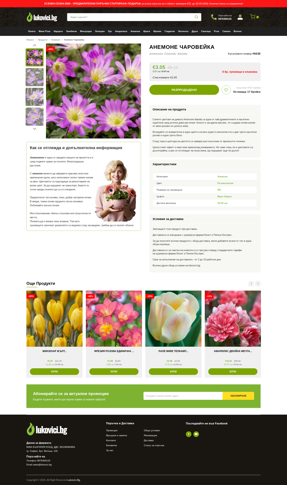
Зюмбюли (71, 31)
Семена (226, 31)
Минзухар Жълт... (55, 351)
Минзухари (86, 31)
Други (195, 31)
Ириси (146, 31)
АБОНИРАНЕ (238, 395)
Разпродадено (184, 89)
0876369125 (43, 460)
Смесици (206, 31)
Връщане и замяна (116, 435)
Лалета (31, 31)
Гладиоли (170, 31)
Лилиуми (100, 31)
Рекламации (150, 435)
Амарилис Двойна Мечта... (233, 351)
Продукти (42, 40)
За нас (109, 450)
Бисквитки (111, 445)
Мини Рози (44, 31)
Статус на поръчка (154, 445)
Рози (216, 31)
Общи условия (152, 430)
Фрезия (157, 31)
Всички (237, 31)
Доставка (149, 440)
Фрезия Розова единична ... (114, 351)
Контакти (111, 440)
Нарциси (58, 31)
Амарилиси (121, 31)
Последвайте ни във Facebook (207, 423)
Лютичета (183, 31)
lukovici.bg (73, 480)
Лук (110, 31)
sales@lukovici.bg (42, 464)
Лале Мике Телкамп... (173, 351)
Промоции (111, 430)
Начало (30, 40)
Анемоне (135, 31)
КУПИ (54, 371)
